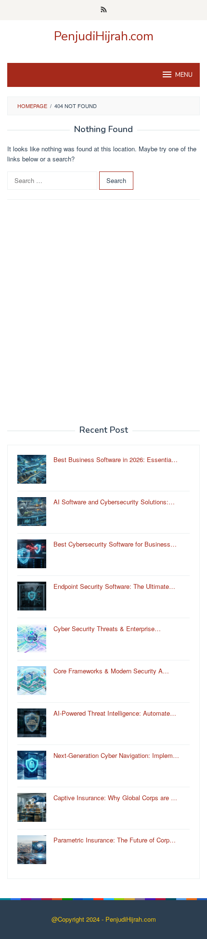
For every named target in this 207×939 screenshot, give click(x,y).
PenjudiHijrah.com (104, 36)
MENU (184, 75)
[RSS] (103, 10)
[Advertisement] (103, 312)
